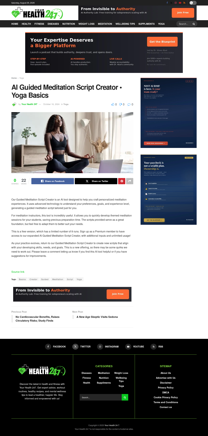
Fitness (39, 23)
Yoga (161, 23)
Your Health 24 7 (111, 425)
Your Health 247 (29, 104)
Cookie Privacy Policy (166, 397)
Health (26, 23)
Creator (33, 279)
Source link (17, 272)
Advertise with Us (166, 377)
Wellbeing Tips (125, 23)
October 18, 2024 (51, 104)
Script (70, 279)
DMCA (165, 392)
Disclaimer (166, 382)
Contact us (166, 407)
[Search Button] (194, 24)
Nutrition (68, 23)
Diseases (53, 23)
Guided (45, 279)
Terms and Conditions (166, 402)
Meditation (105, 23)
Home (14, 23)
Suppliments (146, 23)
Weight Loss (86, 23)
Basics (22, 279)
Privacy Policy (166, 387)
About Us (166, 372)
